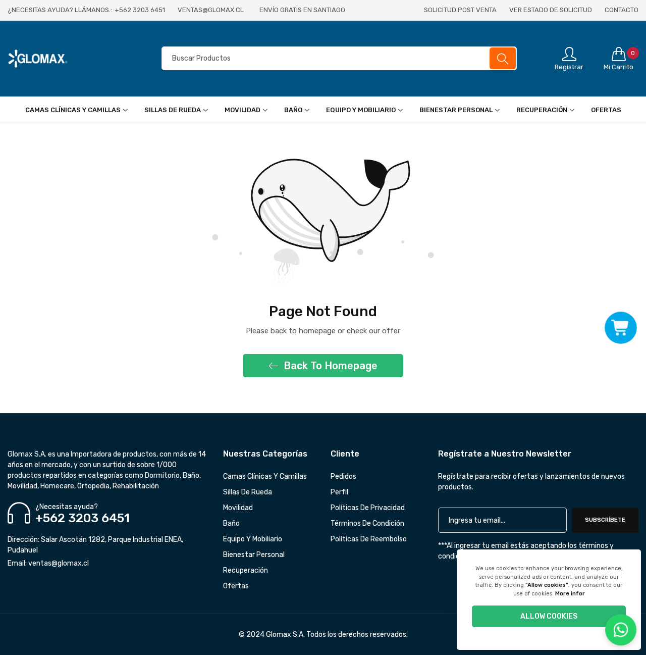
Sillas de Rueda (247, 492)
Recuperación (245, 570)
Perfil (339, 492)
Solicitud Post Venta (460, 10)
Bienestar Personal (254, 554)
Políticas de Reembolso (369, 539)
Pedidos (343, 476)
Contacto (621, 10)
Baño (231, 523)
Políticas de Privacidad (368, 507)
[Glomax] (76, 58)
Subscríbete (605, 520)
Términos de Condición (367, 523)
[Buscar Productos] (503, 58)
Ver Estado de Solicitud (550, 10)
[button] (621, 327)
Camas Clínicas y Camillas (265, 476)
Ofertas (236, 586)
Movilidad (238, 507)
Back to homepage (331, 366)
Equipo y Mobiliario (252, 539)
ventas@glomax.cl (48, 563)
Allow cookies (548, 616)
